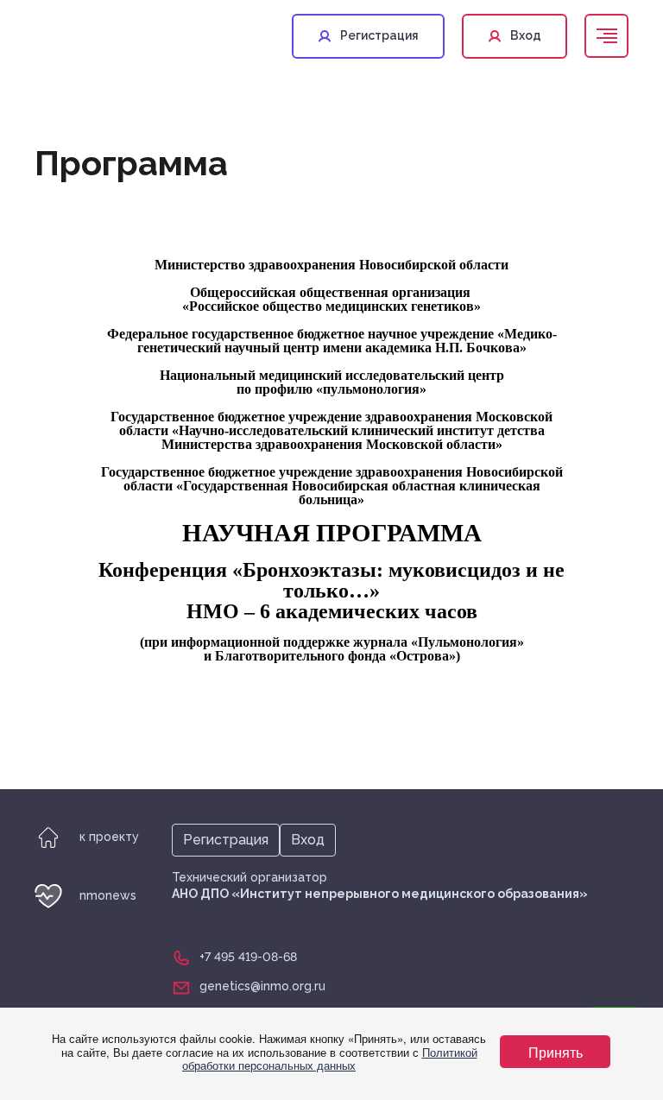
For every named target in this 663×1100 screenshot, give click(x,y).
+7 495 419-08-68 (248, 957)
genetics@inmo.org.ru (262, 986)
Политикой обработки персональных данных (329, 1059)
